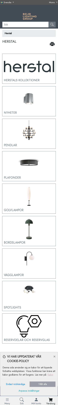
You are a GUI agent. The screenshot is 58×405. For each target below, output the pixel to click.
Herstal (8, 33)
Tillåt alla (42, 384)
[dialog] (29, 378)
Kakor (50, 374)
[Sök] (52, 24)
